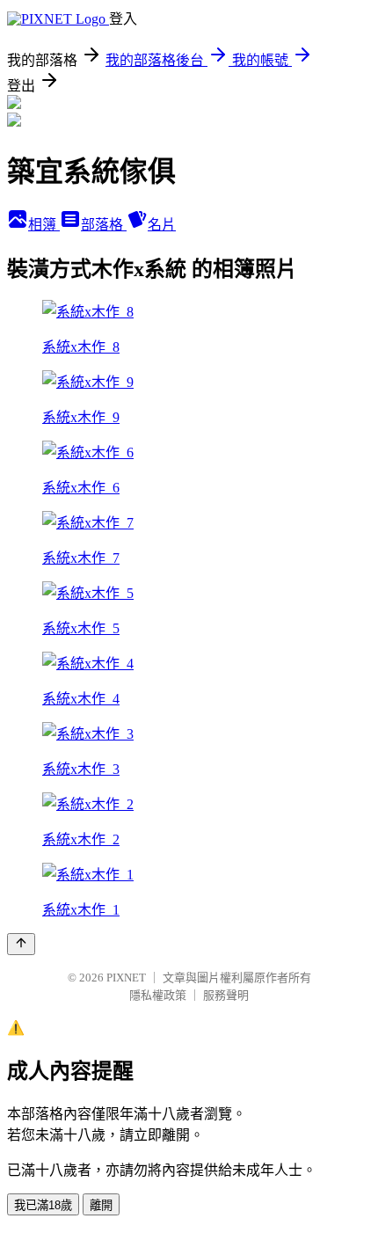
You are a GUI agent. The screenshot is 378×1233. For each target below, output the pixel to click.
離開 (101, 1205)
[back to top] (21, 944)
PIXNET (126, 977)
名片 (162, 224)
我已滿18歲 (43, 1205)
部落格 (104, 224)
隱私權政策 (157, 995)
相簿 (44, 224)
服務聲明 (226, 995)
